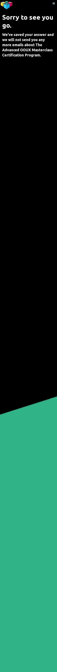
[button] (54, 3)
